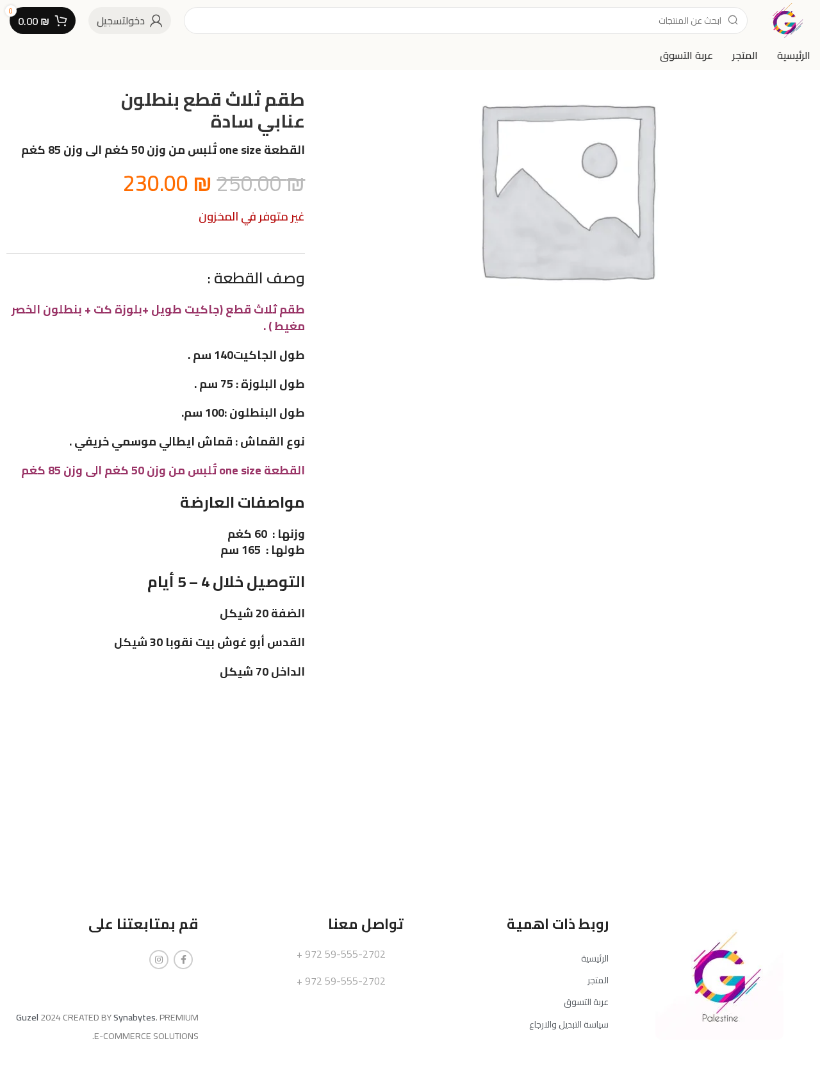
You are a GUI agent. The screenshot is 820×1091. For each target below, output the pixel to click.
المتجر (598, 980)
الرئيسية (595, 958)
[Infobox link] (307, 954)
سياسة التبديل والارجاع (569, 1024)
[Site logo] (785, 19)
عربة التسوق (586, 1002)
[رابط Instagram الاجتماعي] (158, 959)
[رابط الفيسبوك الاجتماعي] (183, 959)
